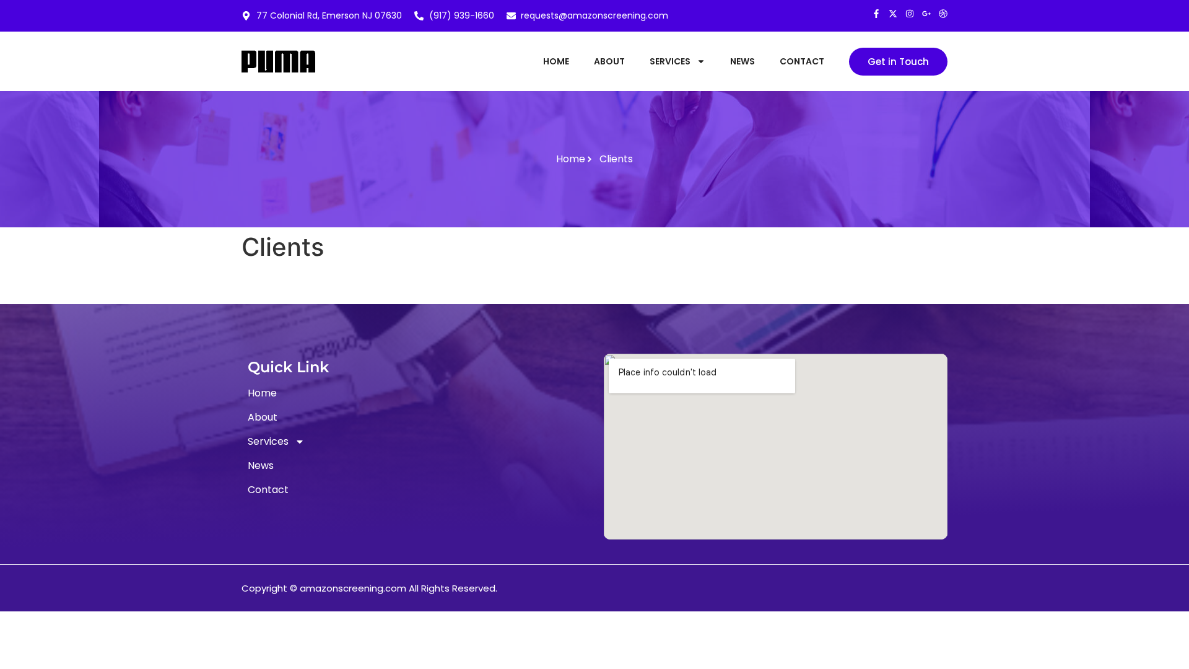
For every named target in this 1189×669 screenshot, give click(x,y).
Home (556, 61)
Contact (802, 61)
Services (670, 61)
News (742, 61)
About (609, 61)
